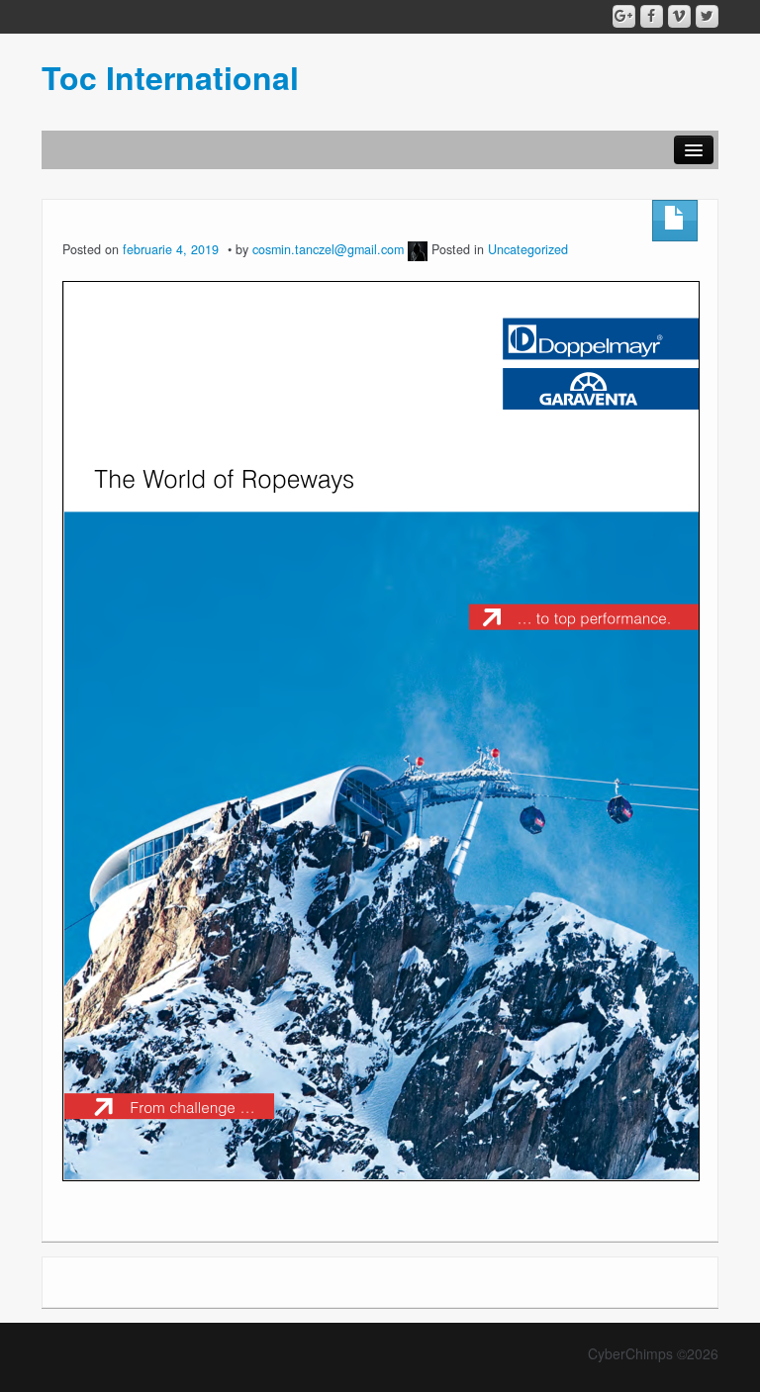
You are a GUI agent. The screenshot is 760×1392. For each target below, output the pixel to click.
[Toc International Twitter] (707, 16)
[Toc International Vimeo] (679, 16)
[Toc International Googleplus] (624, 16)
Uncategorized (528, 249)
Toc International (170, 77)
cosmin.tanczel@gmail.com (328, 249)
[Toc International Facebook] (651, 16)
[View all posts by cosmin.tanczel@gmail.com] (418, 249)
